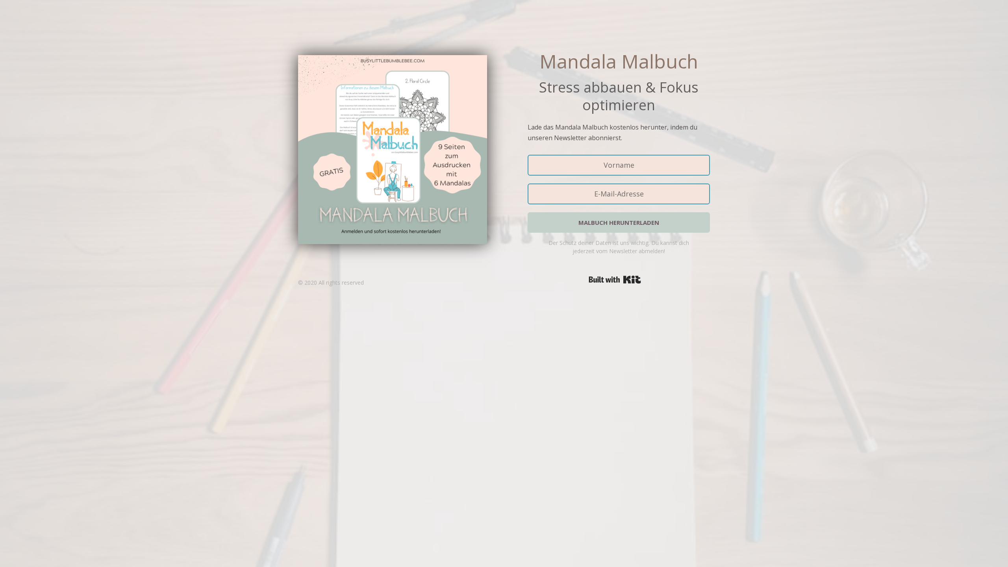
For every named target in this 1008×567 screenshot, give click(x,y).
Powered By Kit (615, 279)
